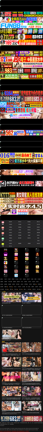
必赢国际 (1, 281)
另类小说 (10, 246)
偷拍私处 (1, 284)
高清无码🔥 (29, 289)
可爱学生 (29, 232)
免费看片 (32, 286)
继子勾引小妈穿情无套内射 (7, 315)
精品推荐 (10, 221)
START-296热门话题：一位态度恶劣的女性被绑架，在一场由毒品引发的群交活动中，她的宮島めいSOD (31, 399)
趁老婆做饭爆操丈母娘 (6, 303)
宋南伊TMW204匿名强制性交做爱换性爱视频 (30, 412)
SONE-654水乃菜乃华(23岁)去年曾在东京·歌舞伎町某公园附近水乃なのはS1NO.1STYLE (11, 413)
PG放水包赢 (10, 281)
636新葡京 (39, 284)
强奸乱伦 (19, 221)
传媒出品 (10, 240)
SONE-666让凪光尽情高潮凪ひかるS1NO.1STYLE (11, 368)
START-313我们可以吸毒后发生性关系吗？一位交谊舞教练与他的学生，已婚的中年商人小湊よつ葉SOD (11, 355)
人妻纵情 (29, 243)
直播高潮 (14, 281)
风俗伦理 (38, 243)
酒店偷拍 (25, 281)
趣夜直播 (5, 284)
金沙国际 (23, 286)
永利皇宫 (30, 284)
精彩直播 (18, 281)
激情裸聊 (1, 286)
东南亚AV (38, 227)
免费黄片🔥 (6, 286)
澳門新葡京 (26, 284)
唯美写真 (29, 237)
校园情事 (19, 243)
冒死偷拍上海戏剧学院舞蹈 (27, 315)
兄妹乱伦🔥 (16, 289)
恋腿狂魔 (38, 232)
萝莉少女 (38, 221)
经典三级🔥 (7, 289)
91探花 (20, 229)
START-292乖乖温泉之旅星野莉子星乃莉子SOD (31, 354)
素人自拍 (38, 224)
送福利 (32, 279)
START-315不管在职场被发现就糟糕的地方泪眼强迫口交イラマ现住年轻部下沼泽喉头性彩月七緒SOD (11, 399)
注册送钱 (24, 279)
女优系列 (19, 232)
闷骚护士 (38, 235)
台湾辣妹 (10, 227)
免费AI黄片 (34, 289)
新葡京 (35, 279)
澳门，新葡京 (28, 286)
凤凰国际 (5, 281)
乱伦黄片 (37, 281)
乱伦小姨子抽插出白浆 (6, 339)
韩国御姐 (19, 227)
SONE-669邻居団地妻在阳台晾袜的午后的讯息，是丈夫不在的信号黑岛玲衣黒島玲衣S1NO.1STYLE (31, 384)
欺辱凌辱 (10, 229)
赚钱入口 (25, 289)
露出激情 (19, 237)
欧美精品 (29, 221)
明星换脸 (19, 235)
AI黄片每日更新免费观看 (26, 327)
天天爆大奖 (19, 286)
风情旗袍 (10, 235)
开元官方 (15, 286)
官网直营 (13, 279)
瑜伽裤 (29, 235)
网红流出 (29, 229)
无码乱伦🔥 (11, 286)
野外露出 (38, 229)
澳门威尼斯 (2, 289)
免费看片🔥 (35, 284)
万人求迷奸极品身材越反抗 (7, 327)
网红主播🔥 (39, 289)
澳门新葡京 (17, 284)
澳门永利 (17, 279)
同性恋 (38, 240)
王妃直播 (33, 281)
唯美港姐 (29, 227)
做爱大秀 (36, 286)
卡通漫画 (10, 237)
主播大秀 (29, 281)
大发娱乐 (22, 284)
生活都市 (10, 243)
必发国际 (13, 284)
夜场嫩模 (9, 284)
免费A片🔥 (11, 289)
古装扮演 (10, 232)
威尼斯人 (1, 279)
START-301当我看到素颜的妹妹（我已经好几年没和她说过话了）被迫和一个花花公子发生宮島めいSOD (31, 369)
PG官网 (5, 279)
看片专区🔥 (21, 289)
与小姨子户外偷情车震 (26, 303)
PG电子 (20, 279)
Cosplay (29, 224)
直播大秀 (40, 286)
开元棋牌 (9, 279)
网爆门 (38, 237)
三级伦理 (10, 224)
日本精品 (19, 224)
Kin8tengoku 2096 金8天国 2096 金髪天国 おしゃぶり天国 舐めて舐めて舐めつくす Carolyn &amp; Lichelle (11, 384)
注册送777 (28, 279)
